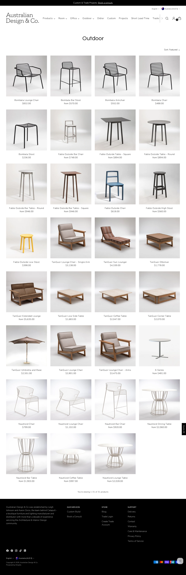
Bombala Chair (159, 100)
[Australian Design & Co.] (22, 18)
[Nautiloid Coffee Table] (70, 453)
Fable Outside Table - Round (159, 154)
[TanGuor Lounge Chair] (70, 345)
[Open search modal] (167, 18)
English (154, 9)
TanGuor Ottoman (159, 262)
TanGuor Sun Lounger (115, 262)
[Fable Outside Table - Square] (115, 129)
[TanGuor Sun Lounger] (115, 237)
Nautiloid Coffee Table (71, 477)
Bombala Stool (26, 154)
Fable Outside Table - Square (115, 154)
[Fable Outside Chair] (115, 184)
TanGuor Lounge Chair (71, 370)
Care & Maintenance (137, 531)
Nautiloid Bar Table (26, 477)
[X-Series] (159, 345)
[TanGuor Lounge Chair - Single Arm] (70, 237)
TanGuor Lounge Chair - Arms (115, 370)
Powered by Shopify (13, 565)
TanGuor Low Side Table (71, 316)
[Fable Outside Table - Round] (159, 129)
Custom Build (73, 511)
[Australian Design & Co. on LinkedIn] (25, 551)
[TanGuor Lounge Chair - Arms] (115, 345)
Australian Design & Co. (29, 562)
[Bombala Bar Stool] (70, 76)
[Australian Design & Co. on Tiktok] (20, 551)
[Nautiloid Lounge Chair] (70, 399)
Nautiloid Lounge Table (115, 477)
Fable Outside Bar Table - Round (26, 208)
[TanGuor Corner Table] (159, 291)
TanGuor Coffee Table (115, 316)
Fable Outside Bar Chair (70, 154)
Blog (104, 511)
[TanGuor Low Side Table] (70, 291)
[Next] (162, 18)
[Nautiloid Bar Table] (26, 453)
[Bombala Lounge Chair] (26, 76)
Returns (131, 516)
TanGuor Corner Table (159, 316)
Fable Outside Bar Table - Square (71, 208)
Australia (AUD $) (171, 9)
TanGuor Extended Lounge (26, 316)
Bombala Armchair (115, 100)
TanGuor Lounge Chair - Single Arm (71, 262)
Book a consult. (105, 2)
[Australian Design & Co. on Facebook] (7, 551)
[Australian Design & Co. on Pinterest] (12, 551)
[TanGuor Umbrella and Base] (26, 345)
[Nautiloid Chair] (26, 399)
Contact (131, 521)
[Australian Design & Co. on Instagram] (16, 551)
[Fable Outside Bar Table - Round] (26, 184)
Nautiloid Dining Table (159, 424)
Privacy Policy (134, 536)
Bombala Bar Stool (71, 100)
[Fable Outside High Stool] (159, 184)
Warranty (132, 526)
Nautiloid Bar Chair (115, 424)
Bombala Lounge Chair (26, 100)
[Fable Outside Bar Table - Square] (70, 184)
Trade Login (107, 516)
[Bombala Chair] (159, 76)
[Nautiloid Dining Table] (159, 399)
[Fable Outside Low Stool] (26, 237)
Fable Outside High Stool (159, 208)
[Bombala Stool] (26, 129)
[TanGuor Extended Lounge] (26, 291)
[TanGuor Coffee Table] (115, 291)
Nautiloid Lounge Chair (71, 424)
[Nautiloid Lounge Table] (115, 453)
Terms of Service (136, 541)
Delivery (132, 511)
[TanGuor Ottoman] (159, 237)
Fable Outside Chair (115, 208)
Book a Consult (74, 516)
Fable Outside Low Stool (26, 262)
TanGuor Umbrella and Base (27, 370)
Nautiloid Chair (27, 424)
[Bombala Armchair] (115, 76)
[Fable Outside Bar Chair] (70, 129)
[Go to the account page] (172, 18)
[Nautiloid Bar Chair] (115, 399)
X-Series (159, 370)
